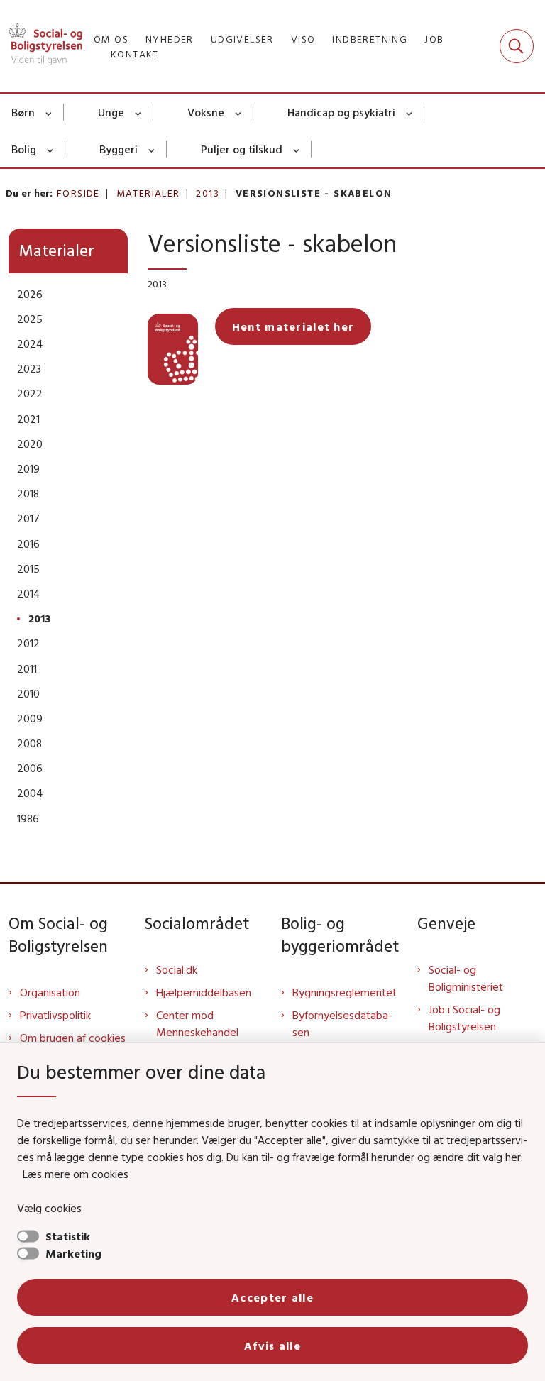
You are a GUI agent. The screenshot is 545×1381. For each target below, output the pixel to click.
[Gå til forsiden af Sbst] (41, 46)
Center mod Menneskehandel (197, 1023)
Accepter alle (272, 1297)
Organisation (50, 992)
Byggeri (118, 149)
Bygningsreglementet (344, 992)
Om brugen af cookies (73, 1037)
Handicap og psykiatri (341, 112)
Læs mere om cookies (75, 1174)
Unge (111, 112)
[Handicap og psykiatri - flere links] (409, 112)
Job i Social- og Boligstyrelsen (464, 1017)
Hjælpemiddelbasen (203, 992)
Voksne (205, 112)
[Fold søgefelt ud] (517, 46)
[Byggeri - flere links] (152, 149)
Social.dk (176, 969)
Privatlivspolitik (55, 1015)
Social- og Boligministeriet (466, 978)
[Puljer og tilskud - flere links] (297, 149)
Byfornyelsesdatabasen (342, 1023)
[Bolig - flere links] (50, 149)
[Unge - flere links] (138, 112)
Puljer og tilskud (241, 149)
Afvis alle (272, 1345)
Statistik (67, 1236)
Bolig (23, 149)
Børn (23, 112)
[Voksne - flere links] (238, 112)
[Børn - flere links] (49, 112)
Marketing (73, 1253)
